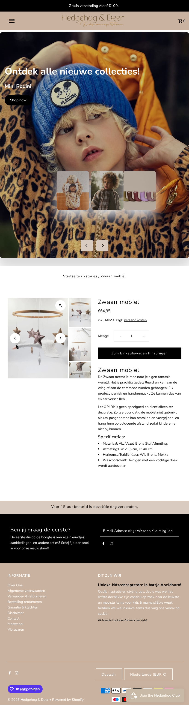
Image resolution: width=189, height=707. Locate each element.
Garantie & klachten (23, 607)
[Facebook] (103, 544)
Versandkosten (135, 320)
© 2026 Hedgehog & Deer (28, 699)
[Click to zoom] (60, 305)
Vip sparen (16, 629)
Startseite (71, 276)
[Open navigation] (21, 21)
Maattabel (15, 624)
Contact (13, 618)
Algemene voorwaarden (26, 590)
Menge (103, 336)
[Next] (60, 338)
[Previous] (15, 338)
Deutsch (109, 674)
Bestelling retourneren (25, 601)
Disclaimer (16, 613)
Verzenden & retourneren (27, 596)
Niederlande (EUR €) (148, 674)
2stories (90, 276)
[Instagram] (111, 544)
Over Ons (15, 585)
